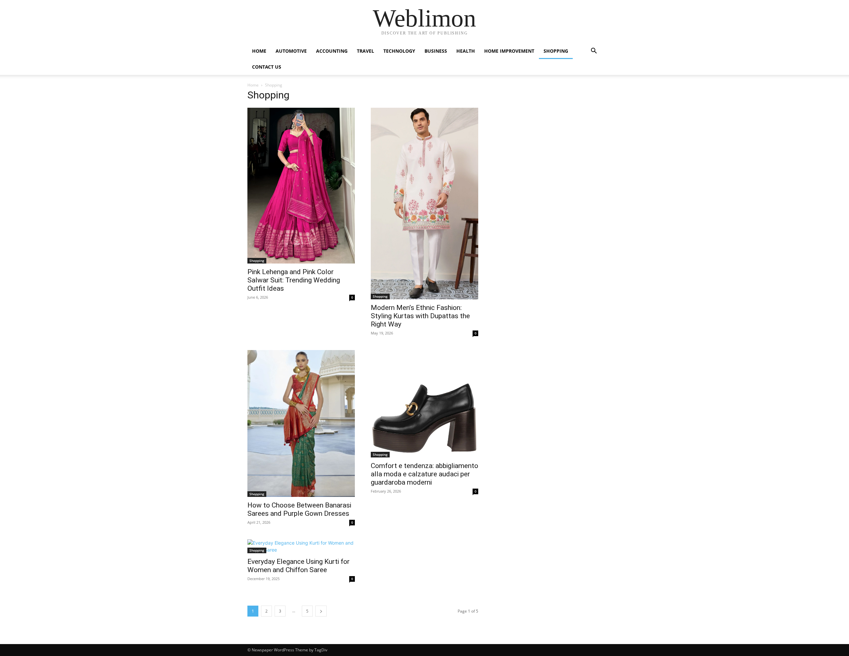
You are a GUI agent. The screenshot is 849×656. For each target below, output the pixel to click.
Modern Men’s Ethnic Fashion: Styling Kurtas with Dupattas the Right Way (420, 316)
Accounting (332, 51)
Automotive (291, 51)
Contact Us (266, 67)
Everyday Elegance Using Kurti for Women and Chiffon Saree (298, 566)
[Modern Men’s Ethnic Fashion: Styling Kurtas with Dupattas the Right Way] (424, 203)
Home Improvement (509, 51)
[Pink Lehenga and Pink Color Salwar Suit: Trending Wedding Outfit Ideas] (301, 186)
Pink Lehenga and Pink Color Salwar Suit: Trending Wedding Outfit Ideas (293, 280)
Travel (365, 51)
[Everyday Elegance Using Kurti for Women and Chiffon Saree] (301, 546)
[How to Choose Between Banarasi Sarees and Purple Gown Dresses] (301, 423)
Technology (399, 51)
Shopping (556, 51)
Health (465, 51)
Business (435, 51)
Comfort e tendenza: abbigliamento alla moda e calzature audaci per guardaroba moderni (424, 474)
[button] (594, 51)
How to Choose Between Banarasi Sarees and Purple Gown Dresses (299, 509)
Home (259, 51)
